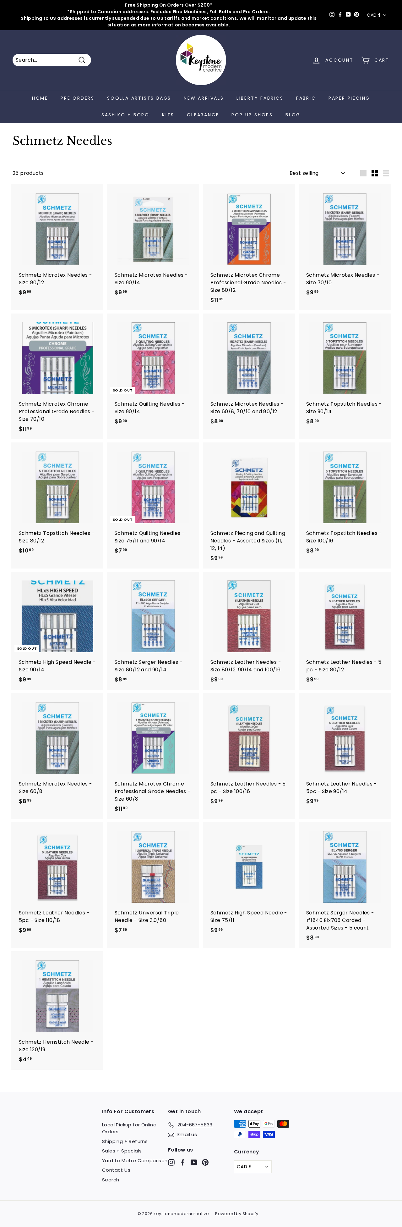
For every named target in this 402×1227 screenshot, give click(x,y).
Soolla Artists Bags (139, 98)
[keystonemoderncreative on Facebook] (182, 1162)
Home (40, 98)
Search (110, 1179)
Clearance (203, 115)
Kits (168, 115)
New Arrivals (204, 98)
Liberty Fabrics (260, 98)
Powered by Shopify (236, 1214)
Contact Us (116, 1170)
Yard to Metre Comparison (135, 1160)
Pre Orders (78, 98)
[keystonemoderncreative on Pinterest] (205, 1162)
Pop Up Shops (252, 115)
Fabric (306, 98)
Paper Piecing (349, 98)
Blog (293, 115)
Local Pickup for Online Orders (129, 1128)
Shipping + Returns (125, 1141)
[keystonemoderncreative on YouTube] (194, 1162)
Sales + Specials (122, 1150)
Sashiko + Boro (125, 115)
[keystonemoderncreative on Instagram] (171, 1162)
